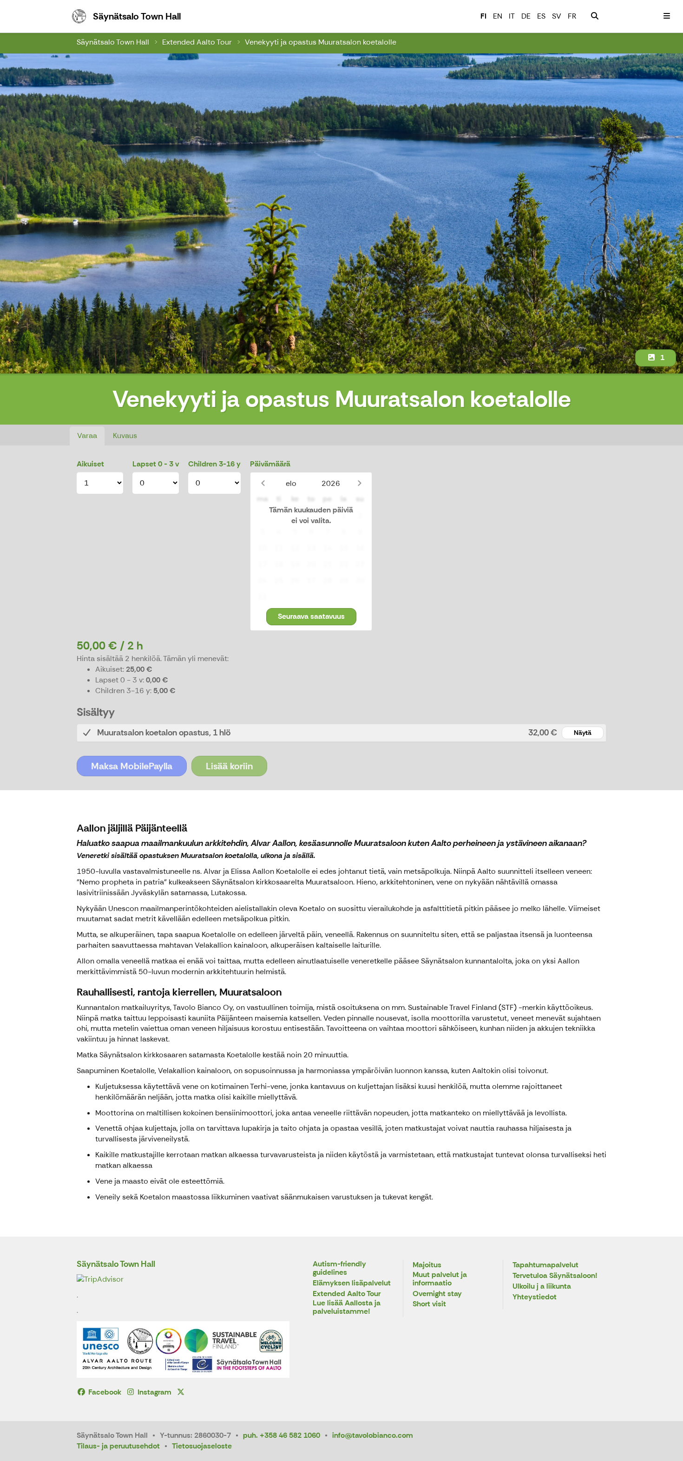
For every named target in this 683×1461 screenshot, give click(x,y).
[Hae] (594, 16)
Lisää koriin (229, 766)
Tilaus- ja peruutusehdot (118, 1446)
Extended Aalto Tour (197, 42)
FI (483, 16)
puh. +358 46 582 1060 (281, 1435)
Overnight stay (437, 1294)
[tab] (341, 733)
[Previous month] (262, 483)
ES (541, 16)
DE (526, 16)
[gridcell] (262, 516)
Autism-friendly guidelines (339, 1268)
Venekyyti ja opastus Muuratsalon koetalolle (320, 42)
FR (572, 16)
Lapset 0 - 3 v (155, 464)
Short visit (429, 1304)
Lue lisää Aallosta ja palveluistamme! (347, 1307)
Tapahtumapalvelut (545, 1265)
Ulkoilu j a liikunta (541, 1286)
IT (512, 16)
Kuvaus (125, 435)
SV (556, 16)
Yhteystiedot (534, 1297)
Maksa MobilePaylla (131, 766)
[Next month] (359, 483)
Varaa (87, 435)
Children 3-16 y (214, 464)
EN (497, 16)
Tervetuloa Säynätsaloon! (555, 1275)
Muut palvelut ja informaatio (440, 1279)
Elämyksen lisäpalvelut (352, 1283)
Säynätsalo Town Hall (113, 42)
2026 (331, 483)
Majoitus (427, 1265)
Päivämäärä (270, 464)
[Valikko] (666, 16)
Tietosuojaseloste (202, 1446)
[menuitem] (594, 16)
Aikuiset (90, 464)
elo (291, 483)
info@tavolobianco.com (372, 1435)
